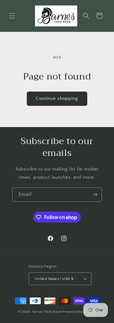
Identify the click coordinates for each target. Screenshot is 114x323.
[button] (12, 15)
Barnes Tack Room (47, 312)
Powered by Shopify (79, 312)
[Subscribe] (95, 194)
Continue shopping (57, 98)
